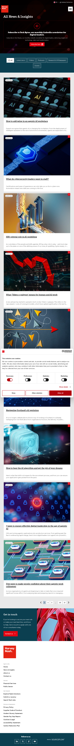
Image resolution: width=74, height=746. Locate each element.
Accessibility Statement (11, 723)
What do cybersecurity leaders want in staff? (27, 179)
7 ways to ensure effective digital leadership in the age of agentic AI (36, 527)
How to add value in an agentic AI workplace (27, 121)
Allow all (60, 393)
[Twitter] (23, 741)
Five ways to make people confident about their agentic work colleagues (34, 585)
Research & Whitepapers (57, 60)
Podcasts (41, 60)
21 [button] (64, 603)
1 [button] (44, 603)
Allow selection (37, 393)
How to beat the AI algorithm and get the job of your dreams (34, 468)
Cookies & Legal (9, 719)
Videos (31, 60)
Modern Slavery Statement (12, 713)
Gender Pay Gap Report (11, 716)
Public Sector (8, 686)
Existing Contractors (66, 2)
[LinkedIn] (17, 741)
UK (56, 2)
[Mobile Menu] (70, 9)
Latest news (20, 60)
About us (6, 673)
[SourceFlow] (58, 739)
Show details (63, 387)
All (11, 60)
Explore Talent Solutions (11, 694)
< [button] (40, 603)
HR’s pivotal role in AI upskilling (21, 236)
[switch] (28, 379)
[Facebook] (29, 741)
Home (5, 667)
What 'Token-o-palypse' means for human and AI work (31, 294)
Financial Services (9, 683)
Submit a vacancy (9, 697)
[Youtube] (35, 741)
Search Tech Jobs (9, 700)
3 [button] (51, 603)
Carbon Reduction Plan (11, 726)
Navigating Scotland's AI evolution (22, 410)
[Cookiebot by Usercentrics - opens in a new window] (63, 351)
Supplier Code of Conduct (12, 710)
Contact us (7, 676)
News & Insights (9, 670)
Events (37, 66)
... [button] (55, 603)
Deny (13, 393)
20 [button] (60, 603)
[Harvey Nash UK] (4, 9)
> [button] (68, 603)
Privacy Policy (8, 707)
